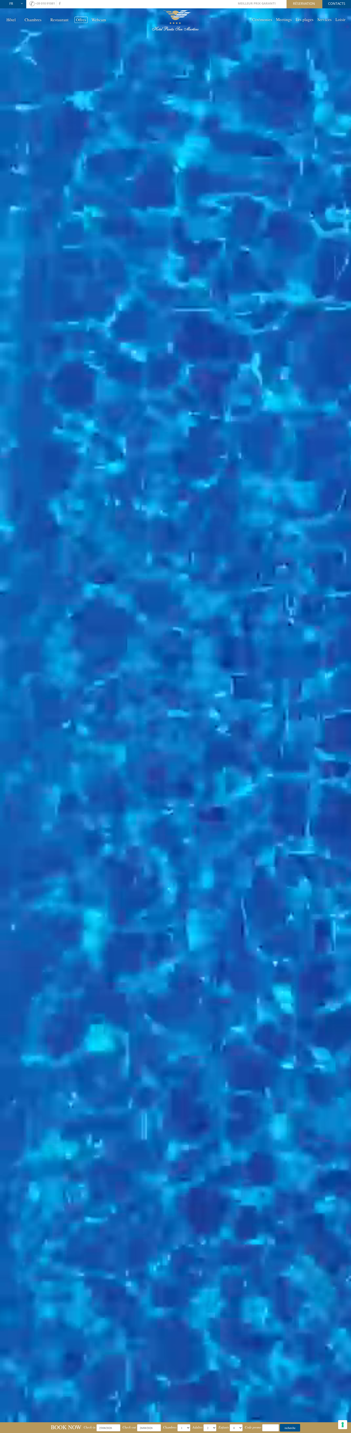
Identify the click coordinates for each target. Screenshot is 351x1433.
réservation (304, 3)
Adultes (197, 1427)
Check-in (90, 1427)
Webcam (98, 19)
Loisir (340, 19)
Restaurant (59, 19)
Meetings (284, 19)
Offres (81, 19)
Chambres (33, 19)
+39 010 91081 (45, 3)
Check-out (129, 1427)
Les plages (305, 19)
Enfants (223, 1427)
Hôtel (11, 19)
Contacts (336, 3)
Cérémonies (262, 19)
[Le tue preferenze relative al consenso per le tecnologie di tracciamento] (342, 1424)
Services (324, 19)
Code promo (253, 1427)
